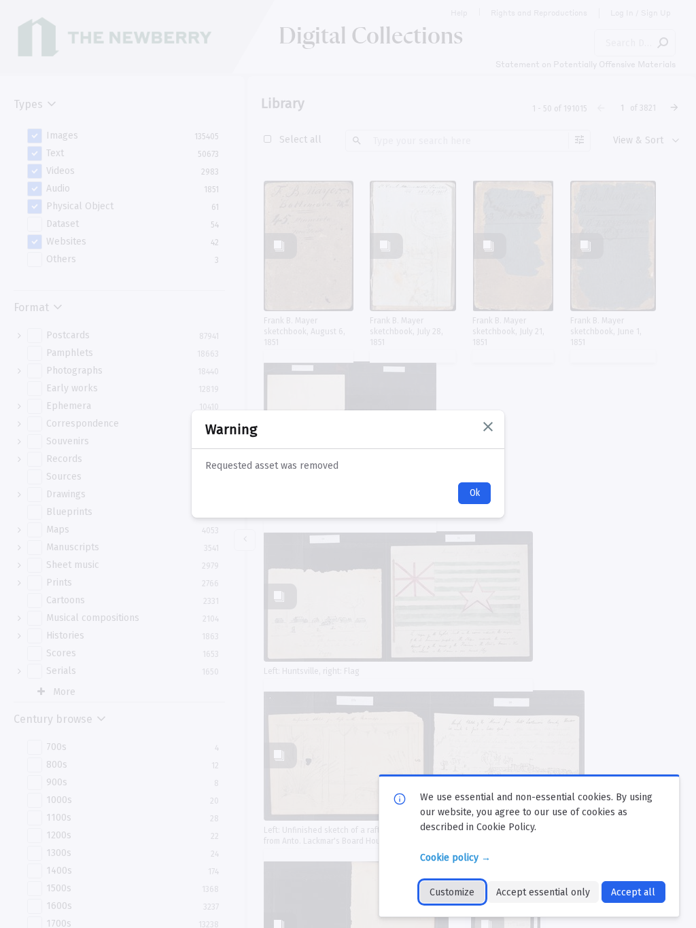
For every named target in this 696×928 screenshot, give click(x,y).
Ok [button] (475, 493)
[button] (488, 426)
